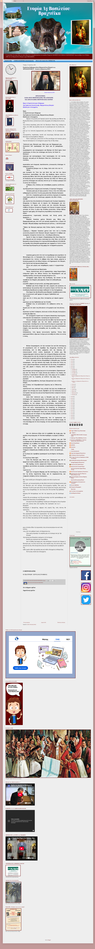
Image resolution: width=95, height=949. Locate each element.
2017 (72, 401)
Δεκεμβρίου (74, 369)
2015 (72, 405)
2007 (72, 418)
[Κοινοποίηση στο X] (52, 580)
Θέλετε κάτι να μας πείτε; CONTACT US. (45, 60)
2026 (72, 359)
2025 (72, 361)
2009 (72, 415)
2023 (72, 364)
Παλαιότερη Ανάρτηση (61, 622)
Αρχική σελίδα (8, 60)
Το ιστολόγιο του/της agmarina (77, 491)
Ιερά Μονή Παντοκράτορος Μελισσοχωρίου (79, 460)
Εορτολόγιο (78, 531)
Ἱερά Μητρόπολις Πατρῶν (75, 493)
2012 (72, 410)
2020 (72, 396)
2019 (72, 398)
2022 (72, 366)
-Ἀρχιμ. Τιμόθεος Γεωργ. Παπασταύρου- (78, 430)
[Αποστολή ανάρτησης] (48, 580)
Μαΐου (73, 387)
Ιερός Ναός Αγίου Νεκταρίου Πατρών (77, 466)
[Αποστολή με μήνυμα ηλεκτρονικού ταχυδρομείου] (50, 580)
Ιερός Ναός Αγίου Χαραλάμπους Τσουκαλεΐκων (79, 471)
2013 (72, 408)
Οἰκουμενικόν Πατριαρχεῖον (76, 487)
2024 (72, 362)
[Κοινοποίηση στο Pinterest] (55, 580)
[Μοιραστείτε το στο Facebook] (54, 580)
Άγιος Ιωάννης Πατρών (75, 443)
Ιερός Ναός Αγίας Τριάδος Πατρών (77, 464)
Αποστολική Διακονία (75, 451)
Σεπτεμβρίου (74, 372)
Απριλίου (73, 389)
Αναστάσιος (73, 447)
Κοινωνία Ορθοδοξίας (75, 485)
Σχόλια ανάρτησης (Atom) (31, 624)
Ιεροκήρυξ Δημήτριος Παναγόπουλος (77, 462)
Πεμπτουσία (73, 489)
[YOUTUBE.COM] (7, 159)
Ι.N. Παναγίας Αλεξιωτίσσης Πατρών (77, 455)
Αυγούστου (74, 374)
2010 (72, 413)
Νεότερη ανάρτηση (26, 622)
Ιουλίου (73, 384)
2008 (72, 417)
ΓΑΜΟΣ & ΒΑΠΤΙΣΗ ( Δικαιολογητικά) (23, 60)
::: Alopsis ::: (73, 432)
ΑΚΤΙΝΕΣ (73, 445)
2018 (72, 400)
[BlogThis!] (51, 580)
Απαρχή (72, 449)
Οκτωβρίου (74, 371)
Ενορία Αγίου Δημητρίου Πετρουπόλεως (78, 453)
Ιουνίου (73, 386)
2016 (72, 403)
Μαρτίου (73, 391)
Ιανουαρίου (74, 394)
